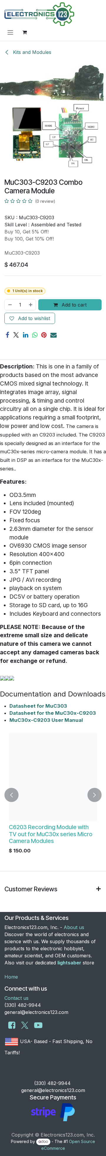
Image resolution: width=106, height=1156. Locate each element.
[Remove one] (10, 304)
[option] (53, 795)
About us (74, 927)
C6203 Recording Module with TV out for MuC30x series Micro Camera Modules (50, 834)
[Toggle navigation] (10, 32)
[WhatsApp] (34, 335)
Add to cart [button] (73, 305)
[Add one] (31, 304)
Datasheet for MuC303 (38, 706)
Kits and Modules (31, 52)
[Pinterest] (44, 335)
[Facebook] (7, 335)
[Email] (53, 335)
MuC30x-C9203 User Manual (46, 720)
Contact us (16, 998)
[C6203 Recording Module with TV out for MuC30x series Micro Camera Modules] (53, 777)
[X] (16, 335)
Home (11, 977)
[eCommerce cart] (24, 32)
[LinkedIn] (25, 335)
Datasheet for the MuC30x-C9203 (52, 713)
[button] (11, 795)
